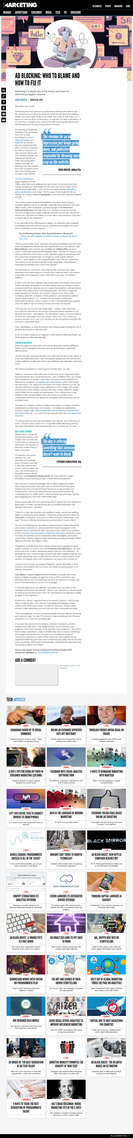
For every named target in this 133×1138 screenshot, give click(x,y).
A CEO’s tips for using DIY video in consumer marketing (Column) (26, 773)
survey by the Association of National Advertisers (43, 533)
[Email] (3, 114)
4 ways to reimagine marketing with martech (106, 773)
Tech (57, 12)
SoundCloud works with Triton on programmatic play (25, 981)
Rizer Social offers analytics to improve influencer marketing (66, 1022)
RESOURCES (97, 6)
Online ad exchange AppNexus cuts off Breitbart (66, 732)
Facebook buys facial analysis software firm (66, 773)
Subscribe (76, 12)
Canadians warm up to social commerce (26, 732)
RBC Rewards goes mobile (26, 1020)
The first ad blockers (24, 179)
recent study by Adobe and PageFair (24, 140)
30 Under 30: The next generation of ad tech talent (26, 1064)
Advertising (21, 12)
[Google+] (3, 96)
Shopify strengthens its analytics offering (26, 898)
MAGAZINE (118, 6)
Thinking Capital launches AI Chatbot (106, 898)
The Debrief (48, 652)
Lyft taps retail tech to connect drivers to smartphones (26, 815)
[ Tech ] (66, 725)
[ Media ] (26, 725)
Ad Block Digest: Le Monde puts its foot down (26, 939)
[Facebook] (3, 102)
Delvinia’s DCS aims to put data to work (66, 939)
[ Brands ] (66, 850)
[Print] (3, 120)
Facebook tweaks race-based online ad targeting (106, 815)
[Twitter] (3, 108)
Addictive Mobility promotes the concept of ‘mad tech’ (66, 1064)
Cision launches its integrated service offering (66, 898)
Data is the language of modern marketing (66, 815)
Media (49, 12)
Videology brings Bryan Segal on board (106, 732)
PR (65, 12)
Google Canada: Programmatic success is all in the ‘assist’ (26, 856)
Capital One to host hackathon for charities (106, 1022)
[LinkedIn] (3, 90)
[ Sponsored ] (106, 767)
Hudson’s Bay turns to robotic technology (66, 856)
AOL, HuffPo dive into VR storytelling (106, 939)
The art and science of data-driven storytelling (66, 981)
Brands (7, 12)
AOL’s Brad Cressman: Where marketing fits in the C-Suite (66, 1105)
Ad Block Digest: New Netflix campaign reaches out (107, 856)
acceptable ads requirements (49, 382)
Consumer (36, 12)
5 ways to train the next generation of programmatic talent (26, 1107)
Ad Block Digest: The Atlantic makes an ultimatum (106, 1064)
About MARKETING (119, 1136)
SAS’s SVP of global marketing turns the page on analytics (106, 981)
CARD (128, 6)
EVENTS (108, 6)
